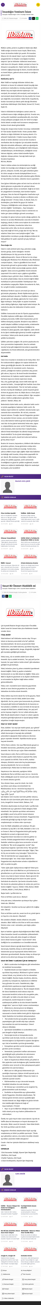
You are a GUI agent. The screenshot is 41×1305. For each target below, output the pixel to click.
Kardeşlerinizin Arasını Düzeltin (28, 1207)
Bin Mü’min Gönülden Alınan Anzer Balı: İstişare (10, 1232)
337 (8, 18)
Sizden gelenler (22, 592)
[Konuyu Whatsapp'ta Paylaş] (37, 18)
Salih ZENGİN (20, 1174)
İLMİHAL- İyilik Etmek (28, 513)
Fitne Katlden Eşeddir (8, 513)
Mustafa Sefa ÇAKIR (22, 481)
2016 (18, 14)
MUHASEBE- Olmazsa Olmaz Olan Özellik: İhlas (30, 1232)
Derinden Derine (26, 1256)
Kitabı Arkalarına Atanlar (29, 563)
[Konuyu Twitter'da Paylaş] (33, 18)
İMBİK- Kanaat (6, 563)
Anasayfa (4, 14)
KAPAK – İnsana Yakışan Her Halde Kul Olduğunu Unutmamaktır (10, 1208)
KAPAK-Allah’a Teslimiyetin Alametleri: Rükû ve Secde (30, 539)
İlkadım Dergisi (12, 14)
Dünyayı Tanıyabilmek (8, 538)
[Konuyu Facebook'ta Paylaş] (30, 18)
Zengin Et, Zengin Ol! (8, 1256)
